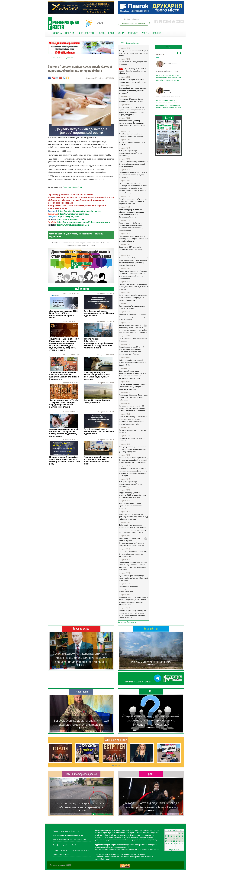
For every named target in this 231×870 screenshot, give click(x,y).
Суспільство (69, 58)
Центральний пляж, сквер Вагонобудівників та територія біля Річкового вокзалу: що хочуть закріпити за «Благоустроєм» (132, 374)
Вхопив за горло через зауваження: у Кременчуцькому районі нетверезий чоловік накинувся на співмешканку (133, 460)
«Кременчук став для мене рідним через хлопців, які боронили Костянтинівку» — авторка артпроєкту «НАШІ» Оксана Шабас (81, 720)
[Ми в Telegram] (151, 678)
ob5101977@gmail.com (62, 839)
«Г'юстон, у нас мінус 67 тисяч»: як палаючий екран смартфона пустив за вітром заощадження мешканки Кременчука (133, 472)
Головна (52, 58)
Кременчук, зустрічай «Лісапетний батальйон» (132, 439)
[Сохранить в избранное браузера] (67, 78)
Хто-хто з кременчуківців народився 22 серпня (133, 340)
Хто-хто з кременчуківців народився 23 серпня (133, 63)
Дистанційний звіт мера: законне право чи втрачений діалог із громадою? (133, 90)
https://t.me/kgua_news (68, 217)
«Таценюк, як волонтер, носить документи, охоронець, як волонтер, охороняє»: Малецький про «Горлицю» (151, 720)
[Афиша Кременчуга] (116, 740)
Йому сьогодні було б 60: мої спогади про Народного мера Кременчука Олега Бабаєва (168, 76)
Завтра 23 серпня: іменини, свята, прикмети (132, 143)
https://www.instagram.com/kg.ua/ (73, 214)
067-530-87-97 (80, 839)
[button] (54, 651)
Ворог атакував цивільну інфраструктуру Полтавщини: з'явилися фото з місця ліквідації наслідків (133, 124)
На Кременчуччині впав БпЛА (151, 661)
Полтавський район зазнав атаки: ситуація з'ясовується (132, 307)
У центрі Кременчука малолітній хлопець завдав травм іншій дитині (132, 81)
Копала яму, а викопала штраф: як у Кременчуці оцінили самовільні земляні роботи (133, 554)
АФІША (121, 33)
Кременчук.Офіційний (72, 187)
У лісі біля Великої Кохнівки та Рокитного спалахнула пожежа (131, 135)
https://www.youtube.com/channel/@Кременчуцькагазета (83, 222)
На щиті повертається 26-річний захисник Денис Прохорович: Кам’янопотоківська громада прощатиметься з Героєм (131, 350)
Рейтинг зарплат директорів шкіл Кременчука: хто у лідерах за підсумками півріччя (133, 386)
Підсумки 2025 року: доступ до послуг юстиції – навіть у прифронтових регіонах (168, 102)
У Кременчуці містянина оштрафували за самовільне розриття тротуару (130, 588)
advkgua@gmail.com (61, 854)
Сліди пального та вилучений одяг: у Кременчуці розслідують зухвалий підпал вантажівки (133, 164)
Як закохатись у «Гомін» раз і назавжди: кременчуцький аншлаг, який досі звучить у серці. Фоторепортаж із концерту (151, 803)
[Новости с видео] (151, 691)
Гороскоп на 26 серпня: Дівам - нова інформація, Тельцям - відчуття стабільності (133, 397)
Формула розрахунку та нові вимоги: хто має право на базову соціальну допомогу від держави (63, 432)
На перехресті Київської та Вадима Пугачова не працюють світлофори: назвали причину (133, 316)
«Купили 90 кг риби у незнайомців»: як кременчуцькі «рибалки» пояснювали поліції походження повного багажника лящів (133, 420)
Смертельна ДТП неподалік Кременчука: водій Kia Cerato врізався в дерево (130, 249)
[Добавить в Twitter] (64, 78)
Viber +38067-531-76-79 (79, 850)
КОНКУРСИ (133, 33)
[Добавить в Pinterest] (60, 78)
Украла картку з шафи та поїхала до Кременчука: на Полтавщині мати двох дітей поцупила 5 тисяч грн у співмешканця (133, 274)
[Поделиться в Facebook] (49, 78)
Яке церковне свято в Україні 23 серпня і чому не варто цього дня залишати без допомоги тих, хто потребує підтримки (132, 111)
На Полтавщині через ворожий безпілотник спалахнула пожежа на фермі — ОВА (133, 362)
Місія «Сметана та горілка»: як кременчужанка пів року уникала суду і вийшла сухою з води (133, 516)
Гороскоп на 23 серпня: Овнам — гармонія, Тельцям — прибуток (132, 100)
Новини (60, 58)
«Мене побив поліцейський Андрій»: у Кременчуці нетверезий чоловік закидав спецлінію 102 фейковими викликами (133, 566)
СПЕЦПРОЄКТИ (86, 33)
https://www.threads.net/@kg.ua (71, 219)
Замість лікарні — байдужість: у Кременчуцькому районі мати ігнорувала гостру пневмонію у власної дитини (98, 343)
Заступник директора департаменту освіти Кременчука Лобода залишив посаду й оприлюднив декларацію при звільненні (81, 657)
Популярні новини (132, 43)
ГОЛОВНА (57, 33)
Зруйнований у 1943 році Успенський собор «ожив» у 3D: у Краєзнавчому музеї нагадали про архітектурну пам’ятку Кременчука (133, 261)
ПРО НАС (156, 33)
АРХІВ (145, 33)
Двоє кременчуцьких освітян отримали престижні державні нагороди (130, 505)
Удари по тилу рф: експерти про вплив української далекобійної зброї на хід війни (98, 460)
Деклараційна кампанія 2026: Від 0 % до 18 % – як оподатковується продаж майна (63, 314)
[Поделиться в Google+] (53, 78)
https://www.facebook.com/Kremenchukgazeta (79, 211)
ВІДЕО (111, 33)
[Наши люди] (81, 691)
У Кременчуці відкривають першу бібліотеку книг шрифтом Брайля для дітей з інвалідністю (64, 375)
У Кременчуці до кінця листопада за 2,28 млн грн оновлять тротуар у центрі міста (133, 174)
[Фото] (151, 774)
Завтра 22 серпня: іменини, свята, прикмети (97, 401)
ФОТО (102, 33)
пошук (168, 47)
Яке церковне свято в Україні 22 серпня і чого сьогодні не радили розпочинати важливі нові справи (63, 403)
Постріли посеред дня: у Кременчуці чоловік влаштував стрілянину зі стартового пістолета (133, 201)
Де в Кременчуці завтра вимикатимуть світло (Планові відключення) (99, 313)
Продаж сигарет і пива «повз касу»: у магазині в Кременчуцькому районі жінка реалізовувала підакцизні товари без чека (133, 600)
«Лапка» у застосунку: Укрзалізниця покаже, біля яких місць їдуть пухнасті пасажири (97, 375)
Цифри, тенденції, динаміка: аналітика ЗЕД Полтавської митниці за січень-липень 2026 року (64, 460)
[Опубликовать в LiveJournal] (56, 78)
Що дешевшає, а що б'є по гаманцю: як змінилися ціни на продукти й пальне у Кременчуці (133, 297)
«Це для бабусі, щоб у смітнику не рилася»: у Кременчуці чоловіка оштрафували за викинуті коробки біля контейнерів (132, 614)
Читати (168, 144)
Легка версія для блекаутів (133, 23)
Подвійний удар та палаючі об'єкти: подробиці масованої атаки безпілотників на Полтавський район (131, 213)
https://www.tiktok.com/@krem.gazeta (72, 225)
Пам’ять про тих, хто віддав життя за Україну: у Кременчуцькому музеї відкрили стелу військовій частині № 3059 (131, 541)
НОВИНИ (69, 33)
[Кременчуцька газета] (63, 23)
